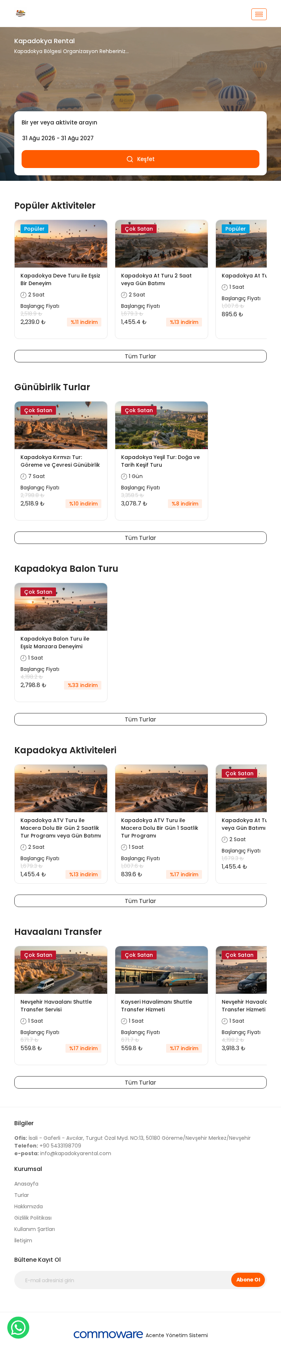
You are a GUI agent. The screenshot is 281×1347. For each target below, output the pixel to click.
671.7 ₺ (29, 1040)
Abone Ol (248, 1279)
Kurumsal (28, 1169)
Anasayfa (26, 1183)
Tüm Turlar (140, 356)
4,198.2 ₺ (31, 676)
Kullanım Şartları (34, 1229)
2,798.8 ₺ (32, 495)
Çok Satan (139, 228)
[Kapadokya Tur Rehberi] (52, 14)
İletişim (23, 1240)
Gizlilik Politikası (33, 1217)
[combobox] (140, 123)
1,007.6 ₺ (233, 306)
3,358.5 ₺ (132, 495)
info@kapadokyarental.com (62, 1153)
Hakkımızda (28, 1206)
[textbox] (140, 123)
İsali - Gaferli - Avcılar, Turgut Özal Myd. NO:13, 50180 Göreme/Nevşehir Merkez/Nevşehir (132, 1138)
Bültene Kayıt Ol (37, 1259)
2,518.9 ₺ (31, 313)
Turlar (21, 1195)
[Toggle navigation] (259, 14)
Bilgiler (24, 1123)
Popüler (34, 228)
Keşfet (146, 159)
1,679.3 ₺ (132, 313)
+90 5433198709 (47, 1145)
